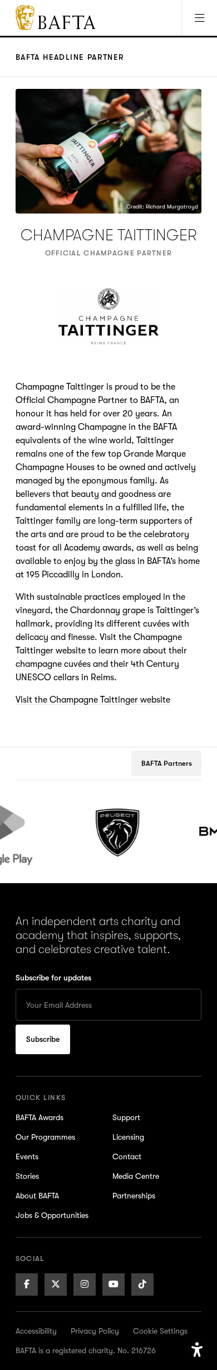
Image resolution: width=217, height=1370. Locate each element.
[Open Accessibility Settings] (197, 1350)
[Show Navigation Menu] (199, 18)
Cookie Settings (160, 1330)
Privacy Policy (95, 1330)
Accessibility (36, 1330)
